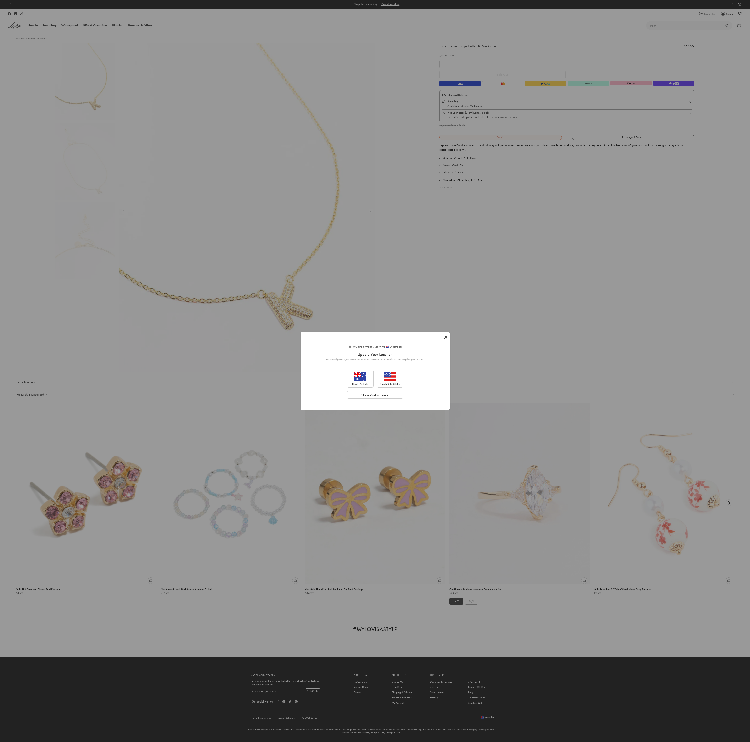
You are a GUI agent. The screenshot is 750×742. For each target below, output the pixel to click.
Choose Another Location (375, 394)
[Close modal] (446, 337)
